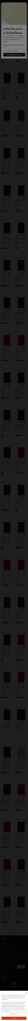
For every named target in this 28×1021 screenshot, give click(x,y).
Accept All (14, 1018)
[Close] (26, 992)
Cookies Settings (14, 1014)
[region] (14, 1006)
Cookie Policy (7, 1011)
